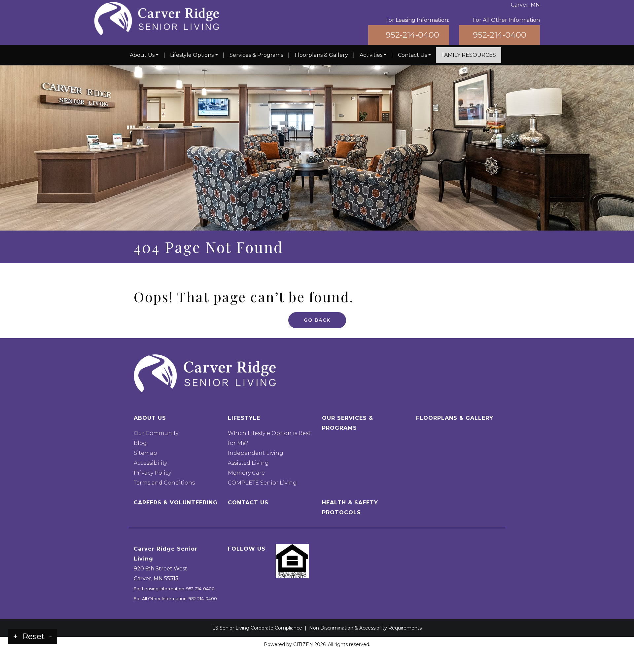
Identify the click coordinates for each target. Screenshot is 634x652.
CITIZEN (303, 644)
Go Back (317, 320)
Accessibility (150, 463)
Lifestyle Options (192, 55)
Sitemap (145, 453)
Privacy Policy (152, 473)
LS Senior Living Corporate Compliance (257, 628)
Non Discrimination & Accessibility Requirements (365, 628)
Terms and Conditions (164, 483)
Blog (140, 443)
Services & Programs (256, 55)
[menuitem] (144, 55)
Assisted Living (248, 463)
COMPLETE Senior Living (262, 483)
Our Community (156, 433)
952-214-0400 (412, 35)
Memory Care (246, 473)
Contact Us (412, 55)
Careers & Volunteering (176, 502)
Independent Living (255, 453)
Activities (371, 55)
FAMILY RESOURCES (468, 55)
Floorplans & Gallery (321, 55)
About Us (142, 55)
